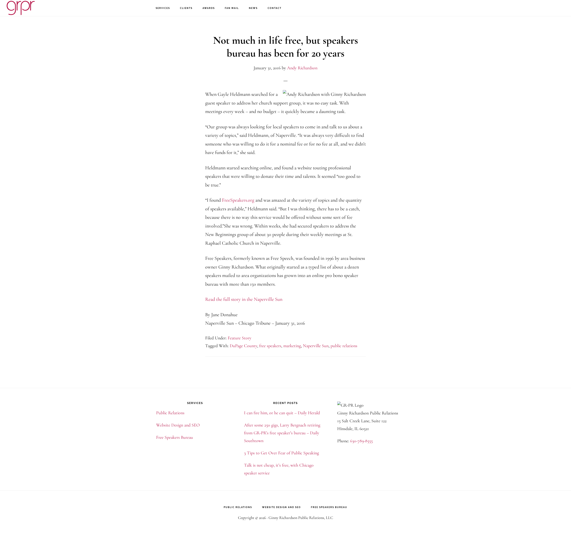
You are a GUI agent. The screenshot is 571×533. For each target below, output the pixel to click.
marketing (292, 345)
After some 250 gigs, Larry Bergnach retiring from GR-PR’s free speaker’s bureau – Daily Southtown (282, 432)
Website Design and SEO (178, 425)
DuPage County (243, 345)
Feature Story (239, 338)
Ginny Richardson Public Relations (29, 8)
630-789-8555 (361, 441)
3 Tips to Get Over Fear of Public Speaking (281, 453)
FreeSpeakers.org (238, 200)
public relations (344, 345)
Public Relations (170, 413)
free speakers (270, 345)
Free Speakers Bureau (174, 437)
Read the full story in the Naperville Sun (243, 299)
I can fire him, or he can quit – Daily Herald (282, 413)
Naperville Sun (316, 345)
